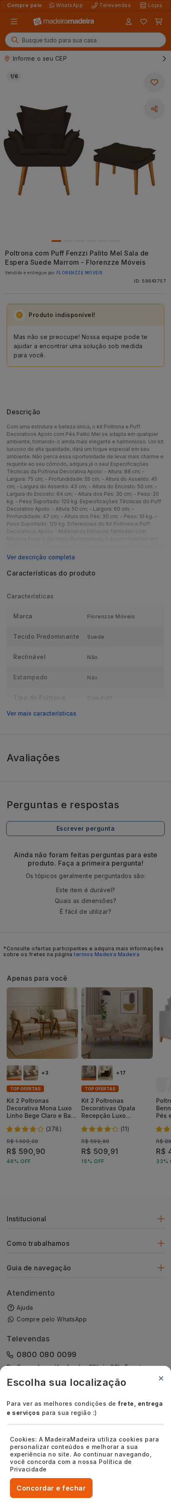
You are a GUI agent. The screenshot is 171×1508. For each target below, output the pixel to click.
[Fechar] (161, 1378)
